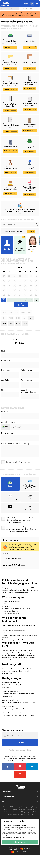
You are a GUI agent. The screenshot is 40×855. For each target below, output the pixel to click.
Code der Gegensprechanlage (29, 391)
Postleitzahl (5, 360)
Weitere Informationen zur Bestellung (15, 444)
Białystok (29, 809)
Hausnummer (6, 370)
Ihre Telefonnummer (8, 422)
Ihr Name (4, 411)
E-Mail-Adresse (7, 433)
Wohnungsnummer (28, 370)
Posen (14, 809)
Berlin (34, 809)
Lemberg (9, 814)
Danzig (6, 809)
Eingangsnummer (27, 380)
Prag (23, 812)
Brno (27, 812)
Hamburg (6, 812)
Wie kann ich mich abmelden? (20, 750)
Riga (14, 814)
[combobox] (5, 427)
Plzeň (30, 812)
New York (30, 814)
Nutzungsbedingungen (14, 520)
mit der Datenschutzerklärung (18, 521)
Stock (3, 390)
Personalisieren (19, 837)
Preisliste (8, 687)
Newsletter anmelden (12, 729)
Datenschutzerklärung (8, 837)
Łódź (10, 809)
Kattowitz (19, 809)
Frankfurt (19, 812)
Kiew (34, 812)
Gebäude (5, 380)
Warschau (23, 807)
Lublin (24, 809)
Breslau (34, 807)
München (13, 812)
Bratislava (23, 814)
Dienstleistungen (8, 796)
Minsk (18, 814)
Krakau (29, 807)
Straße (3, 351)
